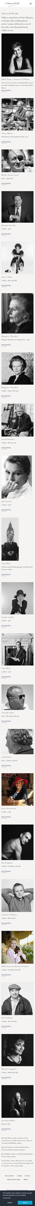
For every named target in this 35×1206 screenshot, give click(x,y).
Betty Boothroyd (8, 808)
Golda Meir (6, 757)
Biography (9, 1176)
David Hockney (8, 439)
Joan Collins (6, 277)
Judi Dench (6, 501)
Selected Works (13, 1180)
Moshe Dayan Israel (10, 175)
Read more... (6, 90)
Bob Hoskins (7, 1018)
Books (27, 1176)
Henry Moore (7, 133)
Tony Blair (6, 563)
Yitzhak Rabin (7, 713)
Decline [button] (10, 1202)
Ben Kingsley (7, 863)
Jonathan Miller (8, 1120)
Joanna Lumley (7, 617)
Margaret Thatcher (9, 336)
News (26, 1180)
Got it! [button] (25, 1202)
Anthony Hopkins (9, 915)
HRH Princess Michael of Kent (15, 966)
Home (19, 1176)
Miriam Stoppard (8, 1069)
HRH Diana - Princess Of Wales (15, 79)
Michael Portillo (8, 225)
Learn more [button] (7, 1198)
